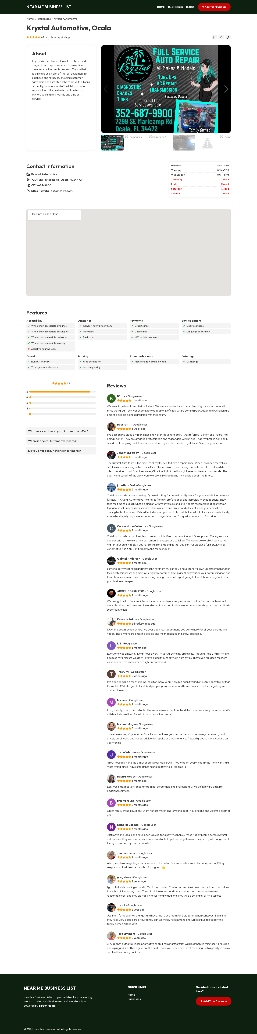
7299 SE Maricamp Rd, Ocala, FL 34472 (56, 179)
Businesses (175, 7)
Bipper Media (47, 1005)
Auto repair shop (60, 37)
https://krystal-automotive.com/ (52, 191)
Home (161, 7)
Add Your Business (215, 6)
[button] (226, 89)
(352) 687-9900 (41, 185)
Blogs (190, 7)
